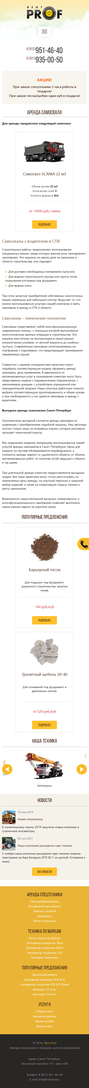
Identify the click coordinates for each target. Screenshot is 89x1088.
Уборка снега (44, 1011)
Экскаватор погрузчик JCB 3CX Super (44, 984)
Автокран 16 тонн (44, 994)
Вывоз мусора (44, 1021)
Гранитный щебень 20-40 (44, 674)
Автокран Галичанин (44, 957)
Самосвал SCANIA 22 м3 (44, 173)
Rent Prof (50, 1043)
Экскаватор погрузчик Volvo (44, 948)
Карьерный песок (44, 569)
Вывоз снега (44, 1026)
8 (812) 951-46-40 (51, 1075)
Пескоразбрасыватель (44, 901)
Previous (7, 769)
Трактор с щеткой (44, 911)
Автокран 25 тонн (44, 989)
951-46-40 (44, 51)
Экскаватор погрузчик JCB (44, 953)
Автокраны (44, 916)
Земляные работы (45, 1016)
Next (82, 769)
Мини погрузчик (44, 921)
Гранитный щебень (44, 974)
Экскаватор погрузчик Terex (44, 943)
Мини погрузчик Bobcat (44, 938)
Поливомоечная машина (44, 906)
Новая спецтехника (30, 819)
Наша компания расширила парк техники (45, 845)
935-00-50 (44, 60)
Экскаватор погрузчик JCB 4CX (44, 979)
